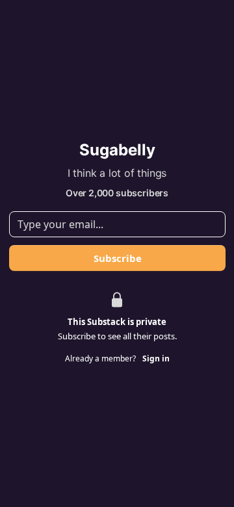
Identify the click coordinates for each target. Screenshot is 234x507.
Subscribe (117, 258)
